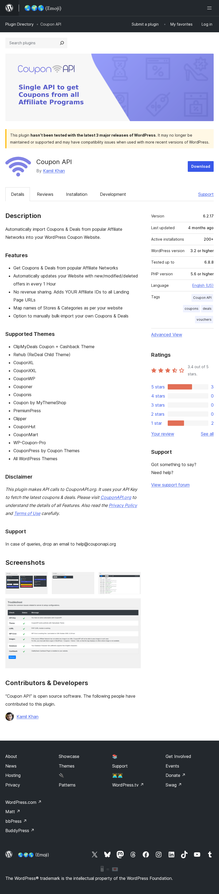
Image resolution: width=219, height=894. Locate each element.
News (11, 766)
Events (172, 766)
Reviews (45, 194)
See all (207, 433)
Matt (12, 811)
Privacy (12, 785)
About (11, 756)
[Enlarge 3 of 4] (133, 579)
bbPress (16, 821)
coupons (191, 309)
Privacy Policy (123, 505)
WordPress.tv (128, 785)
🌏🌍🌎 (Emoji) (33, 854)
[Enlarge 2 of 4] (87, 579)
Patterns (67, 785)
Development (113, 194)
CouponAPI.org (115, 497)
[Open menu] (210, 8)
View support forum (170, 484)
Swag (174, 785)
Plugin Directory (19, 24)
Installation (76, 194)
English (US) (203, 285)
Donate (176, 775)
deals (207, 309)
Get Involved (178, 756)
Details (17, 194)
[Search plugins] (62, 43)
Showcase (69, 756)
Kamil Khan (54, 170)
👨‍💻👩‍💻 (117, 775)
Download (200, 166)
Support (206, 194)
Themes (67, 766)
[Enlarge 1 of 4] (40, 579)
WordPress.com (23, 802)
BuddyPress (19, 830)
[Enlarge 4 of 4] (133, 605)
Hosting (13, 775)
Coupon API (202, 298)
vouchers (204, 319)
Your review (162, 433)
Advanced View (166, 334)
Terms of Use (27, 513)
